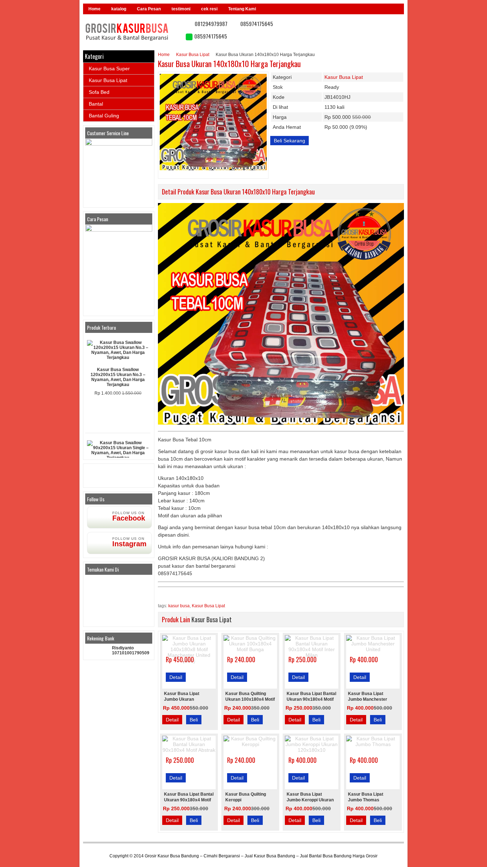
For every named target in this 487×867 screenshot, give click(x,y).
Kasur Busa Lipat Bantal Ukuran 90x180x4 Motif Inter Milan (311, 699)
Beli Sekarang (289, 140)
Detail (175, 677)
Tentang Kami (242, 8)
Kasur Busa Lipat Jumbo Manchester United (367, 699)
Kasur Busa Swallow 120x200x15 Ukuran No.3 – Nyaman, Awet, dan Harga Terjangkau (118, 377)
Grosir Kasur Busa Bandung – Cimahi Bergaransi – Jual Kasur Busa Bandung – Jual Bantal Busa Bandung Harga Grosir (261, 855)
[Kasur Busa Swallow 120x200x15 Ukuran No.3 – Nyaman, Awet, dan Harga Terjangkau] (117, 350)
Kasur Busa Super (109, 68)
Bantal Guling (104, 115)
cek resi (209, 8)
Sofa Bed (99, 92)
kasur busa (179, 605)
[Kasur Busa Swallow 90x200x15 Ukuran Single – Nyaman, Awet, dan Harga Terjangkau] (117, 450)
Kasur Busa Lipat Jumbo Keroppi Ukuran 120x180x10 (310, 800)
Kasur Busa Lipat (192, 54)
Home (94, 8)
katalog (118, 8)
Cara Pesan (149, 8)
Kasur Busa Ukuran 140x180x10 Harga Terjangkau (229, 63)
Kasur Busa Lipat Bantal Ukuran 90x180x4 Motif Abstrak (189, 800)
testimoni (180, 8)
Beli (194, 719)
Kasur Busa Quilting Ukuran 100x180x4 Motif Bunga (250, 699)
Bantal (96, 104)
